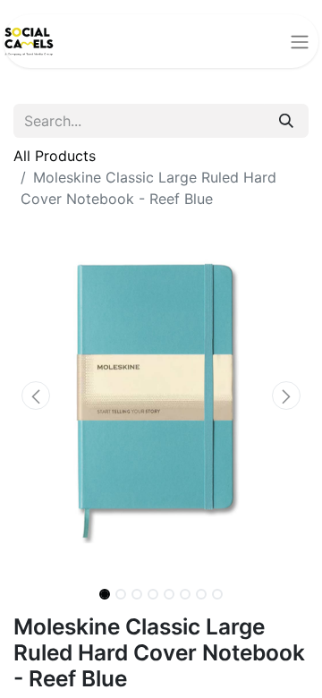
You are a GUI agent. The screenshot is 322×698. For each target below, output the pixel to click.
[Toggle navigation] (299, 41)
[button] (35, 395)
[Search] (286, 121)
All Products (54, 156)
